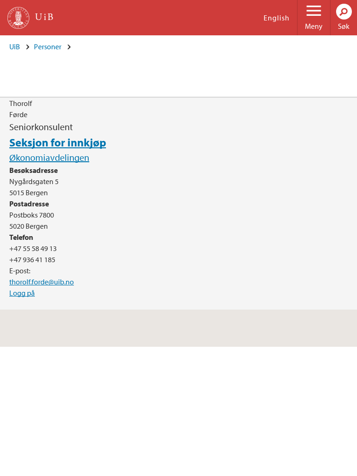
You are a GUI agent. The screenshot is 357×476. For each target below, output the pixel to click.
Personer (47, 46)
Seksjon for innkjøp (57, 142)
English (277, 17)
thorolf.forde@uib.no (41, 281)
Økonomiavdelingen (49, 157)
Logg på (22, 293)
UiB (14, 46)
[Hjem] (18, 18)
